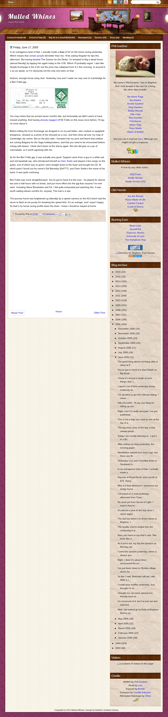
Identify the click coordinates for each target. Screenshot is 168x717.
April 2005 (123, 623)
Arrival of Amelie (15, 38)
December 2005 (127, 328)
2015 (118, 276)
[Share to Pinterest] (69, 214)
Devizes (98, 38)
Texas (112, 38)
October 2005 (125, 338)
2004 (118, 643)
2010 (118, 300)
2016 (118, 272)
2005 (118, 324)
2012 (118, 291)
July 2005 (123, 352)
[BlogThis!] (60, 214)
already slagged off (50, 120)
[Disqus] (58, 265)
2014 (118, 281)
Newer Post (17, 312)
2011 (118, 295)
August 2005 (125, 347)
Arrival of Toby (36, 38)
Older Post (99, 312)
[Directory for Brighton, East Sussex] (135, 253)
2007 (118, 314)
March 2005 (124, 628)
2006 (118, 319)
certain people (36, 55)
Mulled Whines (32, 16)
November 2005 (127, 333)
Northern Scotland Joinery (106, 710)
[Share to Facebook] (66, 214)
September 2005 (127, 343)
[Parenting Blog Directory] (135, 256)
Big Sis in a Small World (60, 38)
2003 (118, 648)
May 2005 (123, 618)
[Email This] (57, 214)
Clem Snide (67, 161)
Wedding (127, 38)
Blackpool (83, 38)
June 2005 (124, 357)
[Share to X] (63, 214)
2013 (118, 286)
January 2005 (125, 637)
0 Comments (49, 214)
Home (11, 2)
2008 (118, 310)
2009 (118, 305)
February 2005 (126, 633)
